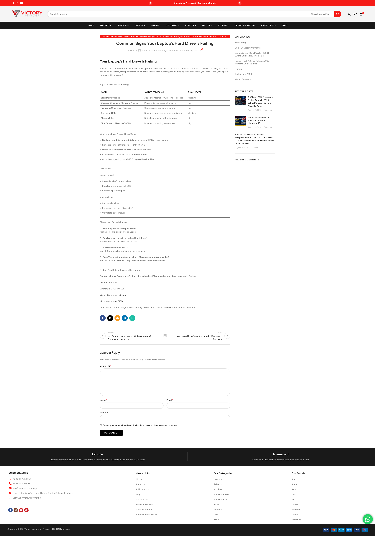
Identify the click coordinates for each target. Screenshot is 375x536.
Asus (293, 489)
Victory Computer (108, 282)
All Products (142, 489)
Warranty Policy (144, 504)
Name (103, 400)
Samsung (296, 519)
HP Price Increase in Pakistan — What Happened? (258, 120)
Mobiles (218, 489)
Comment (105, 365)
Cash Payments (144, 509)
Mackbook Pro (221, 494)
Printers (238, 69)
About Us (140, 484)
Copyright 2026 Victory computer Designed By (38, 529)
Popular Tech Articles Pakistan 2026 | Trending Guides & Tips (252, 62)
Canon (294, 514)
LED (216, 514)
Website (104, 412)
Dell (293, 494)
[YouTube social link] (21, 3)
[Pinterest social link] (26, 510)
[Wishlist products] (355, 14)
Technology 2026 (243, 74)
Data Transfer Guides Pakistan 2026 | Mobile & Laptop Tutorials (148, 37)
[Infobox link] (97, 456)
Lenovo (295, 504)
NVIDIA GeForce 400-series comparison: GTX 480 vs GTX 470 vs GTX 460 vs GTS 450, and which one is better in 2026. (254, 139)
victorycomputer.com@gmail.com (158, 50)
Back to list (165, 336)
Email (170, 400)
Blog (138, 494)
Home (139, 479)
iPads (216, 504)
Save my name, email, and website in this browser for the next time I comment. (140, 425)
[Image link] (345, 529)
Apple (294, 484)
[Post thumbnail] (240, 103)
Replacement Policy (146, 514)
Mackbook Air (221, 499)
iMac (216, 519)
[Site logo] (27, 13)
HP (293, 499)
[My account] (349, 14)
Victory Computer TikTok (112, 301)
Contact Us (141, 499)
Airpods (218, 509)
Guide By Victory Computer (193, 37)
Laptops (218, 479)
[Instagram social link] (17, 3)
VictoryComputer (243, 79)
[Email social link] (117, 318)
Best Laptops (110, 37)
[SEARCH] (337, 14)
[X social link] (110, 318)
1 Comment (267, 110)
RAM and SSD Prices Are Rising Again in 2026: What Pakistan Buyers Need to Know (260, 101)
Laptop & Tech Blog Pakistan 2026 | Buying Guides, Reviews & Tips (252, 54)
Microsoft (296, 509)
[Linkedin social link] (125, 318)
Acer (293, 479)
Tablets (217, 484)
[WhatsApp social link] (132, 318)
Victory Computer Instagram (113, 295)
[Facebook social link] (13, 3)
